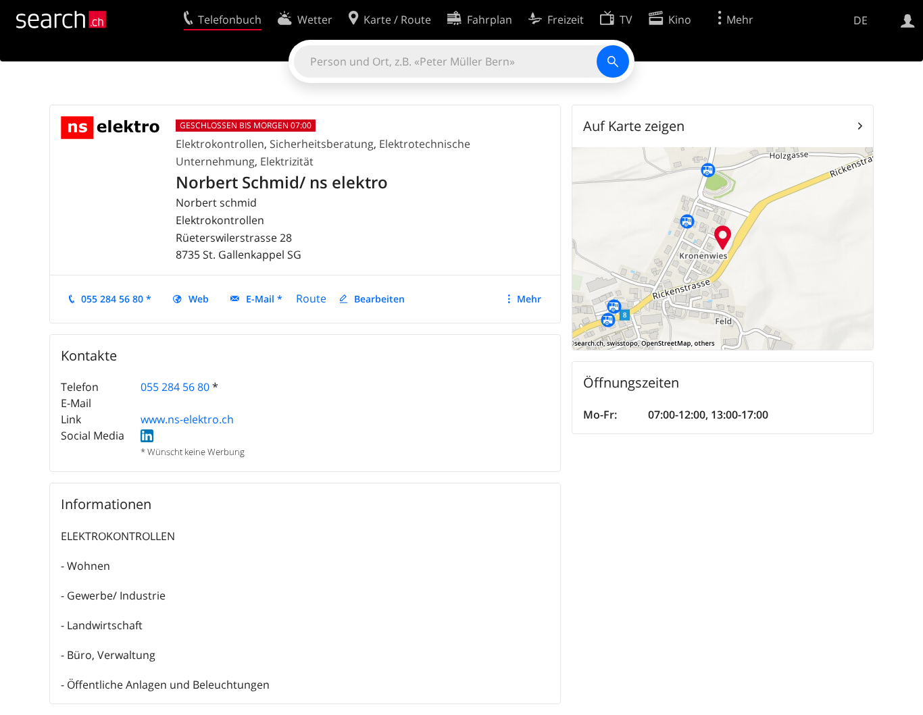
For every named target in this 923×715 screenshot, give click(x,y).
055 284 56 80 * (116, 298)
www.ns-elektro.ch (187, 419)
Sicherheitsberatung (322, 143)
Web (199, 298)
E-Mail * (264, 298)
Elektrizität (287, 161)
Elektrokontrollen (220, 143)
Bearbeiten (379, 298)
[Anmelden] (908, 19)
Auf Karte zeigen (633, 126)
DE (860, 20)
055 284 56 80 (175, 386)
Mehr (529, 298)
